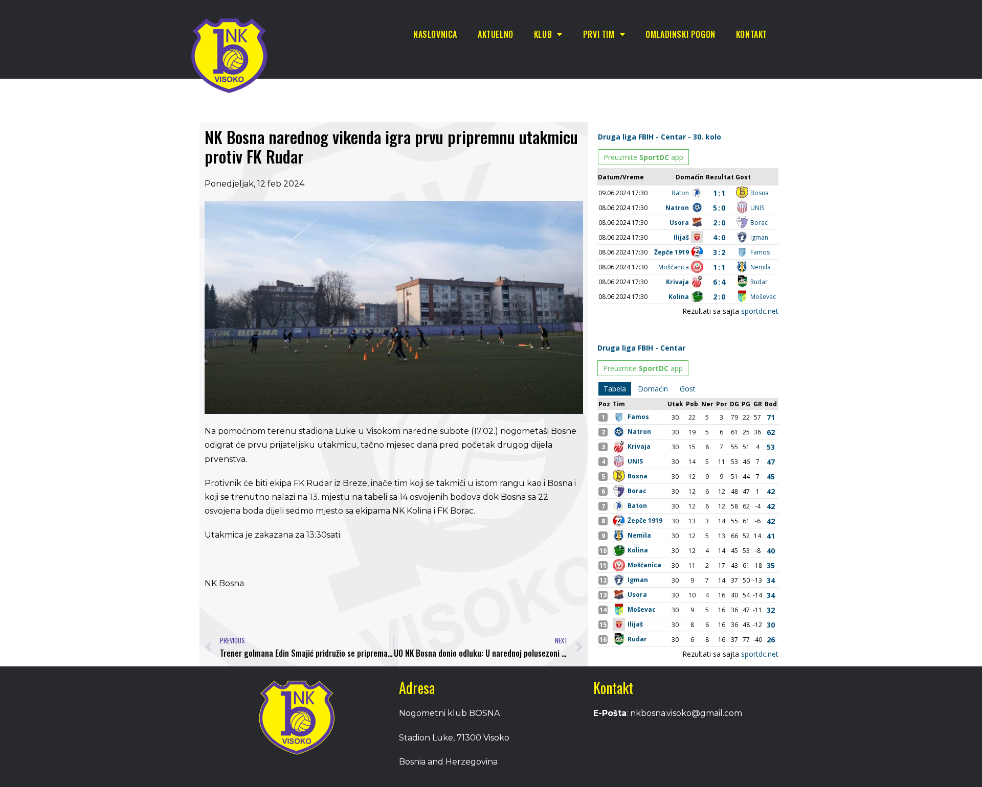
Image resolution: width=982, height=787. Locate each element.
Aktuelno (496, 34)
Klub (543, 34)
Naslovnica (435, 34)
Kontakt (751, 34)
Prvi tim (599, 34)
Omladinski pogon (680, 34)
